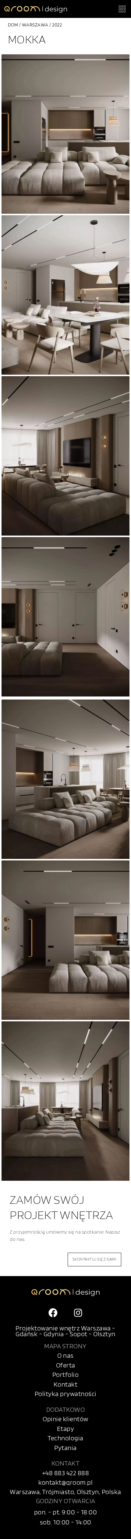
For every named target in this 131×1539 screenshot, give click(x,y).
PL (117, 1530)
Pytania (65, 1448)
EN (105, 1530)
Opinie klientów (65, 1419)
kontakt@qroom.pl (65, 1482)
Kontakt (66, 1384)
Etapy (65, 1428)
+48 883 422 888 (65, 1473)
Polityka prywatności (66, 1394)
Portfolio (65, 1374)
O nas (65, 1355)
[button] (122, 9)
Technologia (65, 1438)
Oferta (65, 1365)
